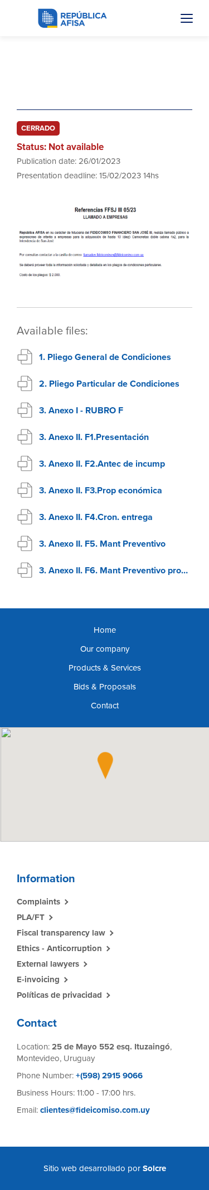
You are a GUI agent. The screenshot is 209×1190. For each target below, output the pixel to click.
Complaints (38, 902)
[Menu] (187, 18)
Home (105, 630)
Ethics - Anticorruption (59, 948)
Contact (105, 706)
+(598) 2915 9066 (108, 1076)
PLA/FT (31, 917)
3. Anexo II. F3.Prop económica (100, 490)
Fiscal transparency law (61, 933)
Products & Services (105, 668)
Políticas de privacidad (59, 995)
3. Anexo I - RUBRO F (81, 410)
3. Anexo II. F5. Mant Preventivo (102, 543)
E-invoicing (38, 979)
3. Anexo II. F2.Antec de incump (102, 463)
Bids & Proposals (105, 687)
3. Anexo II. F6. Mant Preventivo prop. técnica (115, 570)
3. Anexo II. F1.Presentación (94, 437)
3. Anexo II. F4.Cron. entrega (96, 517)
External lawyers (48, 964)
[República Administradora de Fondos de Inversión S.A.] (72, 17)
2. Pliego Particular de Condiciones (109, 383)
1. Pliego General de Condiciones (105, 357)
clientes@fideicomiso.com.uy (95, 1110)
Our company (104, 649)
